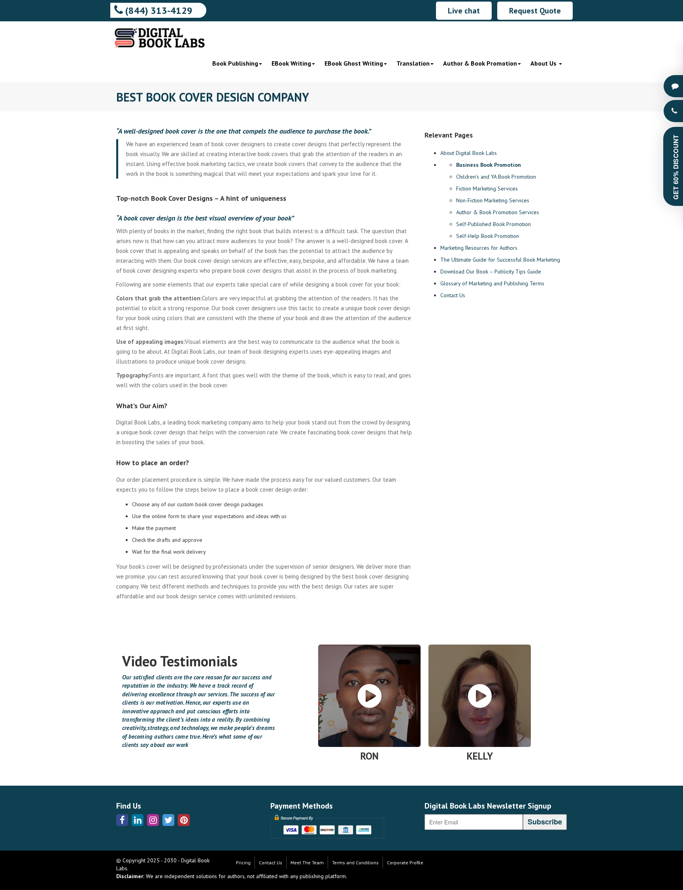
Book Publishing (235, 63)
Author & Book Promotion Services (497, 212)
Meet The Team (307, 862)
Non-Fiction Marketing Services (492, 200)
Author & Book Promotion (480, 63)
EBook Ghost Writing (354, 63)
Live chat (464, 11)
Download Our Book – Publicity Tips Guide (490, 271)
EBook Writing (291, 63)
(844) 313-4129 (157, 10)
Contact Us (452, 295)
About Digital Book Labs (468, 153)
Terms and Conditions (355, 862)
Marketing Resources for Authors (478, 247)
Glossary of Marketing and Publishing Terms (492, 283)
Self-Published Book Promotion (493, 224)
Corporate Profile (405, 862)
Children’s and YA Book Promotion (496, 176)
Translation (413, 63)
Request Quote (535, 11)
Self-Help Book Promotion (487, 235)
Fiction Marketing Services (487, 188)
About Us (544, 63)
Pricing (243, 862)
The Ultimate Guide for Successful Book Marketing (500, 259)
